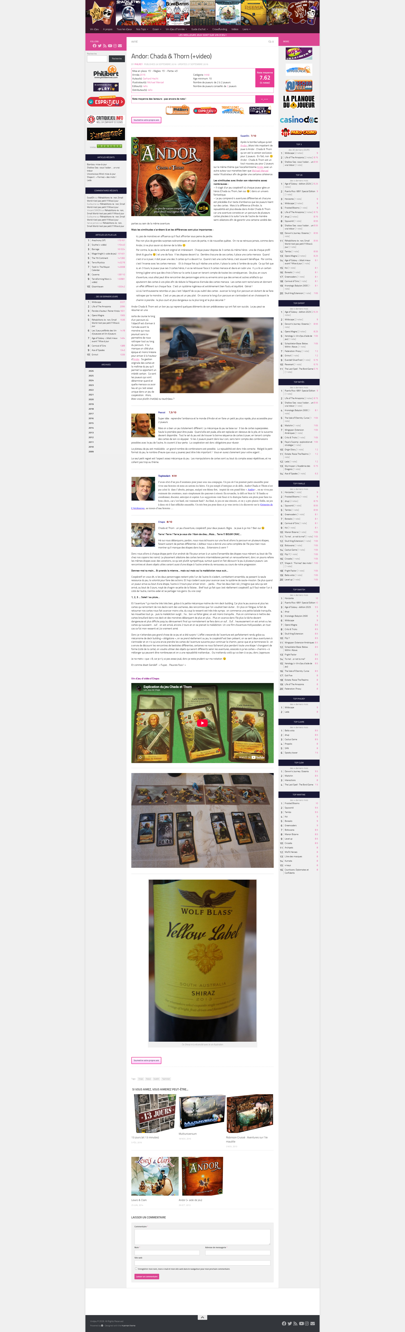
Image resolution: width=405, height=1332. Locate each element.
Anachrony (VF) (99, 240)
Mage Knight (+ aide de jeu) (104, 253)
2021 (91, 394)
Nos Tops (141, 29)
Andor (243, 145)
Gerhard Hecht (150, 78)
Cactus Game (291, 550)
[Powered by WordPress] (102, 1325)
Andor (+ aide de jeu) (190, 1200)
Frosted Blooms (292, 207)
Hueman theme (128, 1325)
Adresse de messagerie (216, 1247)
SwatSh (156, 1079)
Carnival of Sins (99, 345)
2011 (91, 442)
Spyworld (289, 221)
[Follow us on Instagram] (115, 46)
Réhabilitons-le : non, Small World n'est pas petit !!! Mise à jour (105, 323)
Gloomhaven (97, 286)
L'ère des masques (293, 856)
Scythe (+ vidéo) (99, 244)
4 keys (288, 865)
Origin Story (290, 449)
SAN (287, 748)
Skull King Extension (294, 293)
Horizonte (289, 199)
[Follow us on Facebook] (95, 46)
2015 (91, 423)
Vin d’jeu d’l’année (175, 29)
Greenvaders (291, 276)
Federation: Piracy (293, 351)
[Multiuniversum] (202, 1111)
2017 (91, 413)
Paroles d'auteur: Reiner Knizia (106, 311)
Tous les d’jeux (124, 29)
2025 (91, 375)
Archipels (289, 847)
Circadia (288, 558)
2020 (91, 399)
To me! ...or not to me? (295, 536)
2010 (91, 447)
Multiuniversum (188, 1133)
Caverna (95, 274)
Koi (286, 268)
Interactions (290, 780)
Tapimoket (166, 1079)
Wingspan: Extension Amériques (299, 642)
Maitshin (289, 425)
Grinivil (95, 354)
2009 (91, 451)
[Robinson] (249, 1113)
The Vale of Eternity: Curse (297, 418)
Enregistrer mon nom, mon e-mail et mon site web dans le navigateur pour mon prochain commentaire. (184, 1269)
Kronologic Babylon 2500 (296, 285)
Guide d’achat (198, 29)
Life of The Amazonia (101, 306)
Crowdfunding (219, 29)
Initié (134, 41)
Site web (138, 1258)
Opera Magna (98, 315)
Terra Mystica (98, 262)
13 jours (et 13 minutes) (145, 1137)
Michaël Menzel (260, 170)
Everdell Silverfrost (293, 360)
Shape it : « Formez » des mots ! (101, 177)
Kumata (288, 861)
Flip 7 (287, 554)
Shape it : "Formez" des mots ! (298, 563)
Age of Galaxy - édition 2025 (298, 183)
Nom (137, 1247)
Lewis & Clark (139, 1200)
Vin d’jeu (94, 29)
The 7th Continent (100, 258)
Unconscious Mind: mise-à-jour (101, 174)
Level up (288, 579)
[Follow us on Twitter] (100, 46)
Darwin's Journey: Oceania (297, 233)
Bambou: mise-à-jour (97, 164)
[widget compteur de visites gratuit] (109, 147)
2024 (91, 380)
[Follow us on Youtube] (110, 46)
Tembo (288, 251)
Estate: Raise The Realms (296, 454)
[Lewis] (155, 1176)
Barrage (95, 249)
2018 (91, 409)
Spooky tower (291, 752)
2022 (91, 390)
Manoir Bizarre (291, 532)
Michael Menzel (155, 82)
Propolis (288, 743)
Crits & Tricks (291, 437)
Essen (156, 29)
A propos (107, 29)
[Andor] (202, 1176)
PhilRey (138, 64)
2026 (91, 371)
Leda (89, 180)
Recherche (92, 53)
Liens (245, 29)
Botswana (289, 545)
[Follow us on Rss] (105, 46)
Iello (145, 86)
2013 (91, 432)
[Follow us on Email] (120, 46)
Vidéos (234, 29)
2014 (91, 428)
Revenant (289, 364)
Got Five (288, 675)
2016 (142, 74)
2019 (91, 404)
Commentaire (141, 1226)
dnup (287, 216)
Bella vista (289, 575)
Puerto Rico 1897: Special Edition (300, 191)
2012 (91, 437)
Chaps (141, 1079)
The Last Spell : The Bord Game (299, 369)
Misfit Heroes (291, 852)
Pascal (148, 1079)
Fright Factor (290, 570)
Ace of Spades (98, 350)
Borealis (288, 272)
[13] (155, 1113)
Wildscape (96, 302)
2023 (91, 385)
